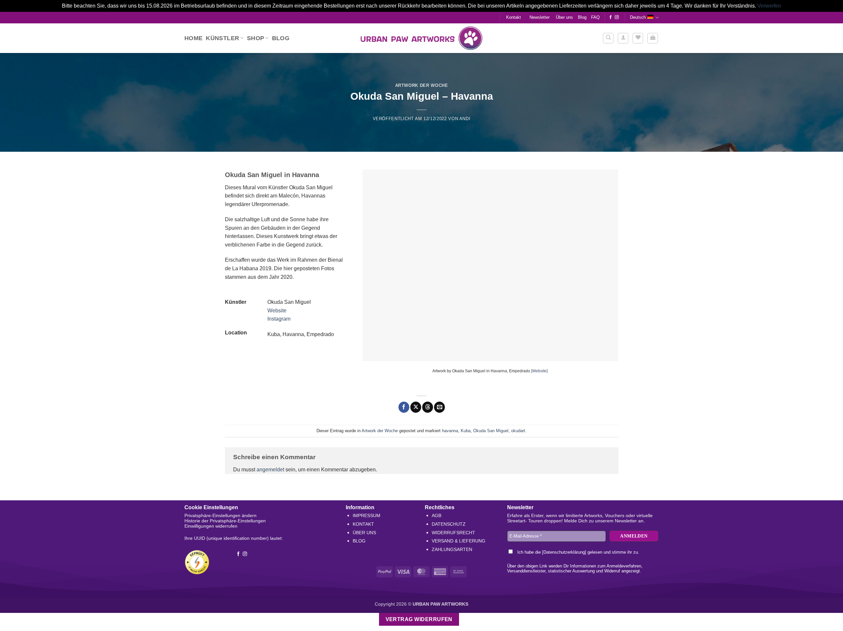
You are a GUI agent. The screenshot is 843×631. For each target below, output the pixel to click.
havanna (450, 430)
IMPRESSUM (366, 515)
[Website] (539, 371)
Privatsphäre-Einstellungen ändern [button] (220, 515)
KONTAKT (363, 524)
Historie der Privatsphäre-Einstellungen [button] (225, 520)
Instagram (278, 319)
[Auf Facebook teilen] (403, 407)
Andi (465, 118)
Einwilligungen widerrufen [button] (210, 526)
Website (276, 310)
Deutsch (638, 17)
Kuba (466, 430)
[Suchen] (608, 38)
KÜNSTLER (222, 38)
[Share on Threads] (427, 407)
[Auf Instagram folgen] (617, 17)
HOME (193, 38)
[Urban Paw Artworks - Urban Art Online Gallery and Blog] (421, 38)
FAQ (595, 17)
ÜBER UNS (364, 532)
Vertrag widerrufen (419, 619)
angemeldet (270, 469)
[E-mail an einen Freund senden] (439, 407)
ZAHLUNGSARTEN (452, 549)
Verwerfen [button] (769, 6)
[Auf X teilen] (415, 407)
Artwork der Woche (421, 85)
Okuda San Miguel (490, 430)
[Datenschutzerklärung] (564, 552)
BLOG (359, 540)
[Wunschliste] (638, 38)
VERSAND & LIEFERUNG (458, 540)
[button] (623, 38)
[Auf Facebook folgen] (610, 17)
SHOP (255, 38)
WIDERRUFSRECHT (453, 532)
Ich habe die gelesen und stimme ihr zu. (577, 552)
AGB (436, 515)
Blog (582, 17)
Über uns (564, 17)
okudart (518, 430)
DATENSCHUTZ (449, 524)
